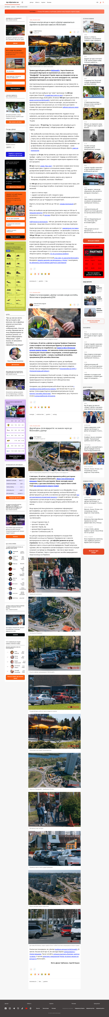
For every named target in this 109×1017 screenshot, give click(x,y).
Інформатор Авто (100, 1008)
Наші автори (46, 1008)
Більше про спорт (93, 552)
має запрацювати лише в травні (46, 486)
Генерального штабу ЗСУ (17, 308)
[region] (15, 151)
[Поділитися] (74, 32)
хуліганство (40, 414)
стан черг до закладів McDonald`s (66, 258)
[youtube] (26, 1008)
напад (55, 414)
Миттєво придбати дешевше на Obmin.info (93, 273)
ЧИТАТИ (15, 635)
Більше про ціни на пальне (15, 457)
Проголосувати (15, 88)
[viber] (18, 1008)
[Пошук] (103, 2)
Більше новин (93, 241)
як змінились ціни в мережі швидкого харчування (48, 263)
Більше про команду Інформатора (93, 321)
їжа (47, 281)
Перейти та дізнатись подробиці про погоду (15, 154)
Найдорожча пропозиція (39, 222)
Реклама (49, 2)
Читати (15, 536)
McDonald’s (33, 281)
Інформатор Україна (79, 1008)
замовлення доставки (70, 228)
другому (47, 215)
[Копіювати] (78, 32)
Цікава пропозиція (66, 204)
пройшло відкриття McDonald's (66, 949)
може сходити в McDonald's (40, 100)
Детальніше (15, 364)
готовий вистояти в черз (53, 95)
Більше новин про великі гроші (15, 677)
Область (37, 2)
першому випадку (36, 213)
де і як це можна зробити (59, 254)
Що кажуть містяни (15, 122)
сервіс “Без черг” (46, 166)
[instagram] (10, 1008)
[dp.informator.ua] (12, 2)
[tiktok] (22, 1008)
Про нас (38, 1008)
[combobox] (10, 147)
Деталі (15, 43)
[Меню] (22, 2)
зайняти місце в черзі (70, 107)
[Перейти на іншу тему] (100, 2)
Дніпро (31, 2)
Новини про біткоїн (15, 498)
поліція (32, 414)
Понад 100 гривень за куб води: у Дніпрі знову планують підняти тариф (58, 11)
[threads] (30, 1008)
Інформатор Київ (90, 1008)
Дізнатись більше (15, 187)
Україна (43, 2)
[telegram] (14, 1008)
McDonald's (55, 70)
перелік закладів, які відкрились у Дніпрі (52, 260)
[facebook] (6, 1008)
